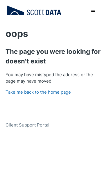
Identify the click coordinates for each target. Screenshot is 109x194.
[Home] (34, 10)
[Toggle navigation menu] (93, 10)
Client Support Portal (27, 125)
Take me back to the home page (38, 92)
